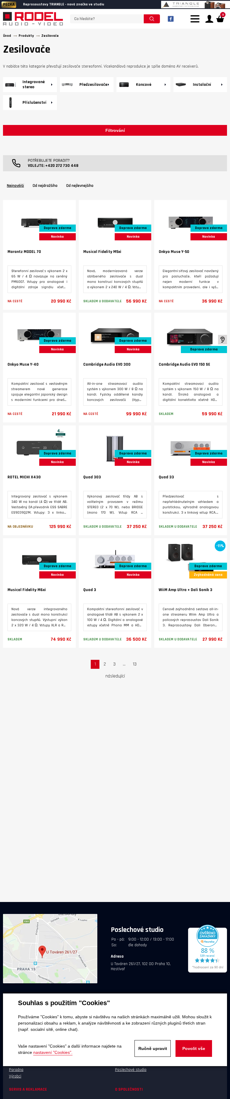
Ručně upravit (152, 1048)
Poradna (16, 1069)
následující (115, 676)
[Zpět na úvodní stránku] (33, 19)
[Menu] (196, 22)
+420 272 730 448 (61, 165)
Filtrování (115, 130)
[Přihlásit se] (209, 19)
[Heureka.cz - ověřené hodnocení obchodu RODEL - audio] (207, 971)
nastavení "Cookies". (52, 1052)
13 (135, 664)
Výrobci (15, 1076)
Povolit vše (193, 1048)
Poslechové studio (130, 1069)
